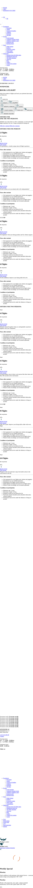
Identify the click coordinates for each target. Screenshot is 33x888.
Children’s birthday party (12, 41)
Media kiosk (6, 820)
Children (8, 32)
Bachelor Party (10, 43)
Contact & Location (11, 63)
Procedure (9, 28)
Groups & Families (11, 31)
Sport (4, 45)
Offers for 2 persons (14, 126)
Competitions (9, 52)
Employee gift (10, 42)
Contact (2, 736)
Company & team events (12, 39)
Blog (7, 60)
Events (5, 36)
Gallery (8, 62)
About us (8, 59)
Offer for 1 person (4, 126)
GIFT (4, 9)
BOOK (5, 7)
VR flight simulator (11, 58)
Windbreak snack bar (11, 56)
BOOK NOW (3, 143)
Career (8, 65)
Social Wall (6, 822)
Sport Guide (9, 51)
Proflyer (8, 48)
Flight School (9, 46)
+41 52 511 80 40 (4, 735)
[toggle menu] (0, 24)
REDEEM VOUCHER (9, 10)
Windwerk (5, 53)
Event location (10, 38)
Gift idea (8, 35)
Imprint (5, 826)
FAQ (4, 819)
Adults (8, 29)
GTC (4, 823)
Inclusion (8, 33)
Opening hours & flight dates (13, 55)
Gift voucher (3, 144)
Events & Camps (10, 49)
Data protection (7, 825)
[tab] (4, 102)
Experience (6, 26)
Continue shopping (10, 848)
